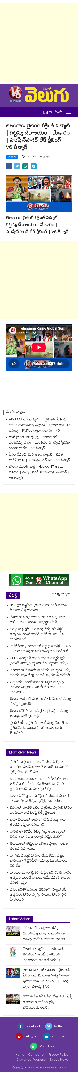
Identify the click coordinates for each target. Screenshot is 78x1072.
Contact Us (36, 1055)
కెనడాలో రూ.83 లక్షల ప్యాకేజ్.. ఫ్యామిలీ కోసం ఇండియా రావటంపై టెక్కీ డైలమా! (41, 810)
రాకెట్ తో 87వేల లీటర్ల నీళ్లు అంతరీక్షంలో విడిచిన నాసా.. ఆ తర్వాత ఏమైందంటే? (37, 834)
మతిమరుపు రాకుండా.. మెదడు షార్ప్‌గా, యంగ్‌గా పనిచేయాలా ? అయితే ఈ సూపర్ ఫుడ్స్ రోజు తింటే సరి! (39, 767)
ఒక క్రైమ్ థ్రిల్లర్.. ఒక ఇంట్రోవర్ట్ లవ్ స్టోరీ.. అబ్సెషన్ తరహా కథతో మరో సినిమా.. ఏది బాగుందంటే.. (37, 634)
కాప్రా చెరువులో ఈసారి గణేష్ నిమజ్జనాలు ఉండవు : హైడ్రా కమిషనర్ (38, 822)
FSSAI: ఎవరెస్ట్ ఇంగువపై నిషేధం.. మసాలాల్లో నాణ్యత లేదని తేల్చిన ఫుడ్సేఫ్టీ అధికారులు (40, 798)
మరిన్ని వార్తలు (60, 594)
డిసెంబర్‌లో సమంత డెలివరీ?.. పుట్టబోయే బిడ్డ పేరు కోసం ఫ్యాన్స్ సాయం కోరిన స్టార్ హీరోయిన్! (38, 895)
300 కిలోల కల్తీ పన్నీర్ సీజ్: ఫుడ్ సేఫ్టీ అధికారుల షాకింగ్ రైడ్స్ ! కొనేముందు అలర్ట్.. (47, 1002)
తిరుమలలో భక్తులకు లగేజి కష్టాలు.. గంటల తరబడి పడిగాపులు (39, 846)
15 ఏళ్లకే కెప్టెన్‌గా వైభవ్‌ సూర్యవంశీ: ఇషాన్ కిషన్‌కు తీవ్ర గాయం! (38, 608)
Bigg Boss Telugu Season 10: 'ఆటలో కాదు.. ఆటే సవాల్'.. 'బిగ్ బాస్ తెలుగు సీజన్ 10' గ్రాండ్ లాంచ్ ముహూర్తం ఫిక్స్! (40, 784)
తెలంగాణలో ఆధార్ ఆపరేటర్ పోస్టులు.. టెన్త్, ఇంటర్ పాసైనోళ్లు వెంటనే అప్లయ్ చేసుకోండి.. (41, 673)
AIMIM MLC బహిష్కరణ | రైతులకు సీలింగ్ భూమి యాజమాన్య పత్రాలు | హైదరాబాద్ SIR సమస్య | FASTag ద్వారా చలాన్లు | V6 (39, 425)
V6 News (12, 157)
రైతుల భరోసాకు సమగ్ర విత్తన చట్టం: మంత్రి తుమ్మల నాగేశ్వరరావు (39, 713)
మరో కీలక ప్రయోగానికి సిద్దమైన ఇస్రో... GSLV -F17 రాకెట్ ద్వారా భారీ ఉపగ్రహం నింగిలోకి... (40, 649)
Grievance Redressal (31, 1060)
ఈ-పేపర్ (56, 112)
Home (20, 1055)
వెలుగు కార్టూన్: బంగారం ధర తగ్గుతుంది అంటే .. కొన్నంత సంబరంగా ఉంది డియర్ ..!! (43, 954)
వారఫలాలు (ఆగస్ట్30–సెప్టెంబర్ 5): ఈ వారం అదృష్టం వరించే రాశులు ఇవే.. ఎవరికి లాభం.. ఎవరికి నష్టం (40, 878)
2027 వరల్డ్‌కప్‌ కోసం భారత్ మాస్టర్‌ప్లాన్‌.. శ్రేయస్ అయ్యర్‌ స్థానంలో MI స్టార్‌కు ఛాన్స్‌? (39, 661)
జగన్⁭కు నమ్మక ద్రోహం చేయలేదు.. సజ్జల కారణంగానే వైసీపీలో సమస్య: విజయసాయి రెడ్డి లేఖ (38, 861)
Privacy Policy (58, 1055)
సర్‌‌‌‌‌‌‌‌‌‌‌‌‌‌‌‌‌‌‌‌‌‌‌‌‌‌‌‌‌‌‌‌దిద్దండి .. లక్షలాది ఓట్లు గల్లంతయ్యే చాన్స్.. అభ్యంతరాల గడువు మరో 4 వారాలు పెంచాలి (44, 933)
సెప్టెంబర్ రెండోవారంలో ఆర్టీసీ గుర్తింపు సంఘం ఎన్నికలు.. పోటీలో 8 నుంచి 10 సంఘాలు (37, 687)
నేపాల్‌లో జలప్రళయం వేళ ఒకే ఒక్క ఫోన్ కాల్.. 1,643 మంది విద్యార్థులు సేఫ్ (37, 620)
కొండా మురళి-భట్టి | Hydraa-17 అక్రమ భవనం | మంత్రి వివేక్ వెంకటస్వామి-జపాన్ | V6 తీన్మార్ (39, 472)
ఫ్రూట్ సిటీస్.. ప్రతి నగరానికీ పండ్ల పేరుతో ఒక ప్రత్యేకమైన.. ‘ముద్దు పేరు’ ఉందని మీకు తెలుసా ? (40, 728)
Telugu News (59, 1060)
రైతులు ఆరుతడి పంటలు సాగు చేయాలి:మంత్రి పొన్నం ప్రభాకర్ (40, 702)
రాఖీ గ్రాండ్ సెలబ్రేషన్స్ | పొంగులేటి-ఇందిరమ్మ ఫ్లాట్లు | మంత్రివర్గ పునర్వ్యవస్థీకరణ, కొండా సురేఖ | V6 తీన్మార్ (40, 443)
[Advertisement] (39, 42)
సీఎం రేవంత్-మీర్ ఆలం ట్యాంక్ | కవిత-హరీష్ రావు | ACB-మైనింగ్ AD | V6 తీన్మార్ (39, 458)
